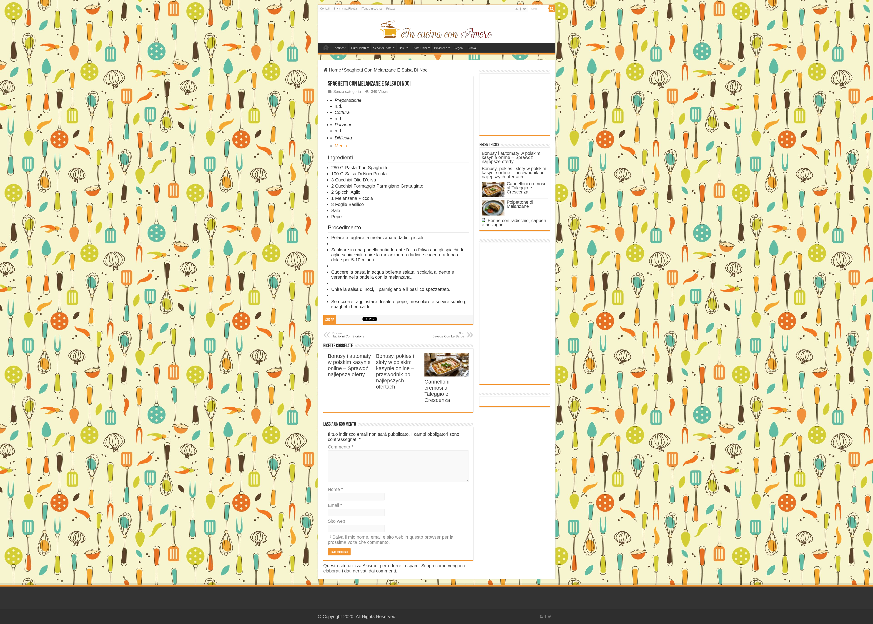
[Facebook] (520, 9)
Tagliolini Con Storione (348, 335)
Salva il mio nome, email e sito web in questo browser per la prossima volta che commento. (390, 540)
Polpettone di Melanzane (520, 204)
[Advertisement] (515, 104)
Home (326, 47)
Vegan (458, 48)
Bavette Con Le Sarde (448, 335)
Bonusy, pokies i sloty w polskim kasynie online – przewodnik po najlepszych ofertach (395, 371)
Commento (340, 446)
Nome (335, 489)
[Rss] (516, 9)
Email (335, 505)
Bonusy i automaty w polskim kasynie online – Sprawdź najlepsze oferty (349, 365)
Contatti (325, 8)
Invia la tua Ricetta (345, 8)
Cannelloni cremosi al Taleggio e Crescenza (437, 391)
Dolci (402, 48)
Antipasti (340, 48)
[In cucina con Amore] (436, 28)
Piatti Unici (420, 48)
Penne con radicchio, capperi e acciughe (514, 222)
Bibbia (472, 48)
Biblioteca (440, 48)
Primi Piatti (358, 48)
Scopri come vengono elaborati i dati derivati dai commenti (394, 568)
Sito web (336, 521)
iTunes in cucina (371, 8)
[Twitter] (525, 9)
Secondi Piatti (382, 48)
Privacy (390, 8)
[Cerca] (552, 8)
